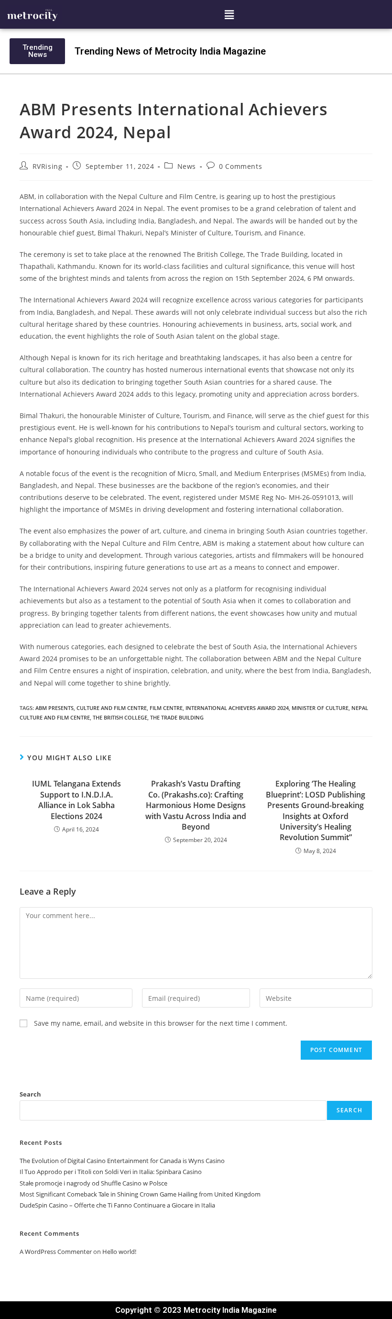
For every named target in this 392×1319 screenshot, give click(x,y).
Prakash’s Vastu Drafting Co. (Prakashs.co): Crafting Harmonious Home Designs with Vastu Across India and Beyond (195, 805)
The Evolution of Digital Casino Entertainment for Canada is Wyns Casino (122, 1160)
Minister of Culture (320, 707)
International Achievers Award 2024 (237, 707)
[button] (229, 14)
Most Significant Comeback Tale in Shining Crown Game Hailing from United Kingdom (140, 1194)
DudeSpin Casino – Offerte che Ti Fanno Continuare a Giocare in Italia (117, 1205)
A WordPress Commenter (56, 1251)
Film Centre (166, 707)
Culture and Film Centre (111, 707)
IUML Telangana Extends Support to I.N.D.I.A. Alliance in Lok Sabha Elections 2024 (76, 799)
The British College (120, 717)
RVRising (48, 166)
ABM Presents (54, 707)
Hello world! (119, 1251)
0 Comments (240, 166)
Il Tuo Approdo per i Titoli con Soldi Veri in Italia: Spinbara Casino (111, 1171)
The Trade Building (177, 717)
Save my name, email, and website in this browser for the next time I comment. (160, 1023)
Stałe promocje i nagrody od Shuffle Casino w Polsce (93, 1183)
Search (30, 1094)
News (186, 166)
